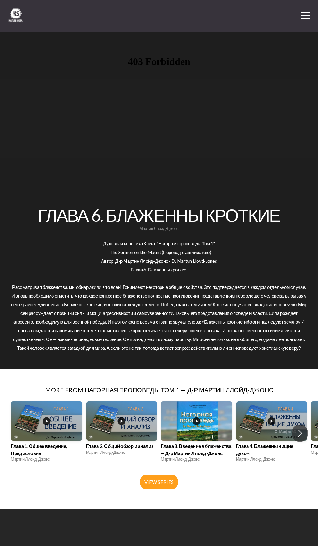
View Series (159, 482)
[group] (46, 433)
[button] (300, 433)
